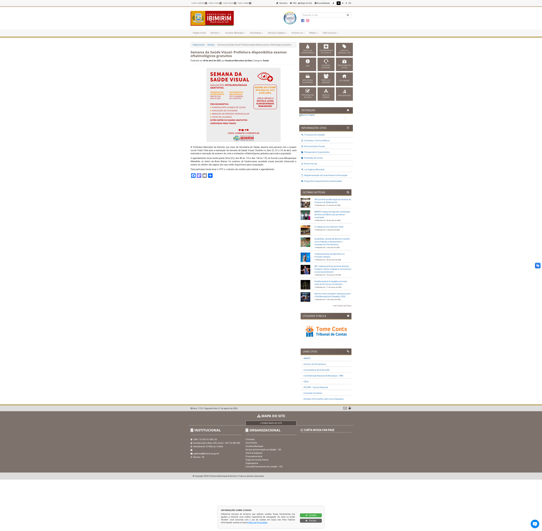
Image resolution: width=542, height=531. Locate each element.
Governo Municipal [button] (234, 33)
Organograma (252, 463)
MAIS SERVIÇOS (344, 95)
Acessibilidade (323, 3)
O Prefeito (250, 439)
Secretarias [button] (255, 33)
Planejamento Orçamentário (317, 152)
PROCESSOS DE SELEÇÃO (307, 96)
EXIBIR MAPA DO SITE (271, 423)
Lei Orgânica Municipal (314, 169)
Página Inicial (199, 33)
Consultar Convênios (312, 393)
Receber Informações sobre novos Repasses (323, 399)
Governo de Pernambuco (314, 364)
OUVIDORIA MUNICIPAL (326, 66)
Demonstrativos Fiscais (314, 146)
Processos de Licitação (314, 135)
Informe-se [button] (297, 33)
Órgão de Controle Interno (257, 460)
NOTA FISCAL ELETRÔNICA (307, 81)
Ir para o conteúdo (199, 3)
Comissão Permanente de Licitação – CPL (264, 466)
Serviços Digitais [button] (276, 33)
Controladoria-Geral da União (316, 370)
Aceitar (312, 515)
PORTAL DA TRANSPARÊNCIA (307, 52)
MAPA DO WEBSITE (326, 96)
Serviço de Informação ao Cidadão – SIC (263, 450)
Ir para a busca (229, 3)
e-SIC (308, 66)
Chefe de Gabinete (254, 453)
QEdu (306, 381)
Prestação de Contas (313, 158)
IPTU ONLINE (344, 81)
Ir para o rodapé (244, 3)
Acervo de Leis (310, 164)
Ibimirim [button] (214, 33)
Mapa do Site (306, 3)
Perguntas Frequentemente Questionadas (323, 181)
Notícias (211, 45)
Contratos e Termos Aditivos (317, 140)
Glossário (283, 3)
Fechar (312, 520)
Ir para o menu (214, 3)
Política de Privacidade (257, 522)
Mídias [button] (312, 33)
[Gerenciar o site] (349, 409)
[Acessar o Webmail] (345, 409)
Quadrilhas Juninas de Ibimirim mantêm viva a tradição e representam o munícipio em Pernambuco (332, 242)
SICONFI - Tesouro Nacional (315, 387)
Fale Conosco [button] (329, 33)
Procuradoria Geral (254, 456)
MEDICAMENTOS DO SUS (344, 66)
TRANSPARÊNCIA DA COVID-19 (326, 52)
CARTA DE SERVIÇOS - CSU (344, 52)
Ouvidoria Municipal (254, 446)
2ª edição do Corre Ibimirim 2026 (328, 227)
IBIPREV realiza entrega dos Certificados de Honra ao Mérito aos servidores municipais (332, 215)
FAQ (294, 3)
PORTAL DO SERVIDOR (326, 81)
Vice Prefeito (251, 443)
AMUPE (307, 358)
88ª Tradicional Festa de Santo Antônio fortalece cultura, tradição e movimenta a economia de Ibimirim (332, 269)
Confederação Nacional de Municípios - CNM (323, 376)
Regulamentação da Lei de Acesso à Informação (325, 175)
